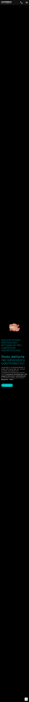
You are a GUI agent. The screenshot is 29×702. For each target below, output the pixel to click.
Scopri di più (7, 385)
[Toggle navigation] (26, 2)
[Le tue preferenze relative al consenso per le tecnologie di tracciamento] (26, 699)
